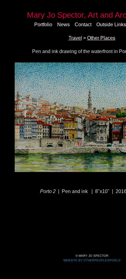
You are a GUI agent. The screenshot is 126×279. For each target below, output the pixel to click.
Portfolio (43, 24)
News (63, 24)
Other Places (101, 38)
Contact (83, 24)
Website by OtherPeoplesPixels (91, 260)
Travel (75, 38)
